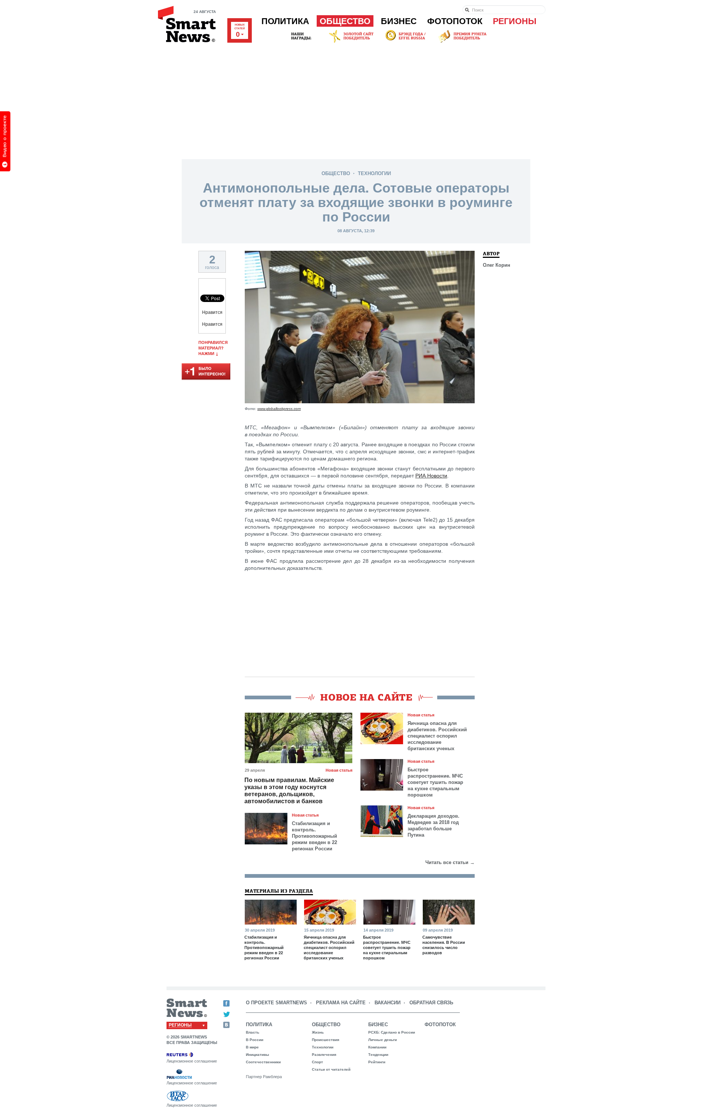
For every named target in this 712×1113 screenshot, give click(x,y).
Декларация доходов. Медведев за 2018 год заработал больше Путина (433, 825)
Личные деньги (382, 1040)
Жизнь (318, 1032)
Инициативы (257, 1055)
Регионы (515, 21)
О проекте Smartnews (276, 1002)
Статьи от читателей (331, 1069)
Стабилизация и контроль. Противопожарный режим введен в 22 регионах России (314, 836)
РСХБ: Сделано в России (391, 1032)
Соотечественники (263, 1062)
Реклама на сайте (341, 1002)
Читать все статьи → (450, 862)
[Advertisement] (356, 100)
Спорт (317, 1062)
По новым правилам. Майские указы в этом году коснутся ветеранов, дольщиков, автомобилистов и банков (289, 790)
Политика (285, 21)
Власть (252, 1032)
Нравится (212, 312)
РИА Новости (431, 476)
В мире (252, 1047)
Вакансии (387, 1002)
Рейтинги (376, 1062)
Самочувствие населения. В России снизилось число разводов (443, 945)
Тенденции (378, 1055)
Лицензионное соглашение (192, 1061)
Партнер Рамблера (264, 1076)
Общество (345, 21)
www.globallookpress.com (279, 409)
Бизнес (399, 21)
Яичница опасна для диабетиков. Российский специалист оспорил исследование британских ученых (437, 735)
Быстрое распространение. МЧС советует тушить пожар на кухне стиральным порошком (435, 782)
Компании (377, 1047)
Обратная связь (431, 1002)
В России (254, 1040)
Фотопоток (454, 21)
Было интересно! (206, 372)
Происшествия (325, 1040)
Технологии (374, 173)
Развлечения (324, 1055)
